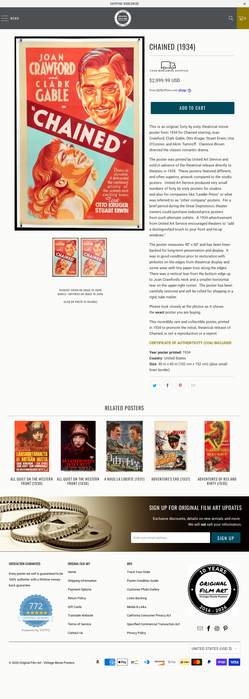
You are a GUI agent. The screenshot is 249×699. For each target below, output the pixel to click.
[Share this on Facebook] (167, 385)
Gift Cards (75, 607)
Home (72, 572)
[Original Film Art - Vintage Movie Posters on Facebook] (209, 629)
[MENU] (2, 18)
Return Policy (77, 598)
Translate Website (80, 615)
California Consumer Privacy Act (149, 615)
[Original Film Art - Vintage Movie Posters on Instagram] (217, 629)
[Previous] (14, 454)
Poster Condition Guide (142, 580)
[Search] (231, 18)
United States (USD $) (212, 649)
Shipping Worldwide (124, 3)
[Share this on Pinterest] (180, 385)
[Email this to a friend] (193, 385)
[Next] (235, 454)
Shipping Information (82, 580)
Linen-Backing (137, 598)
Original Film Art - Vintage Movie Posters (46, 663)
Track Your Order (138, 572)
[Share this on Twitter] (154, 385)
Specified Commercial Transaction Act (153, 624)
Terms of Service (79, 624)
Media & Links (136, 607)
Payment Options (79, 589)
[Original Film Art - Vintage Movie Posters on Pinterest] (225, 629)
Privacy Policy (136, 633)
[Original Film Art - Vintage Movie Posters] (122, 18)
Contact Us (75, 633)
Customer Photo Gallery (143, 589)
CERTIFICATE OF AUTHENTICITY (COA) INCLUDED (190, 343)
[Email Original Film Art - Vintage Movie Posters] (200, 629)
